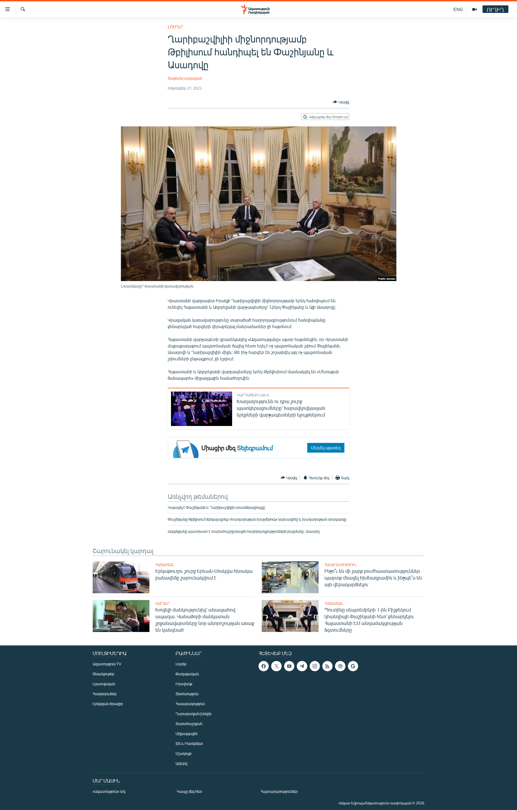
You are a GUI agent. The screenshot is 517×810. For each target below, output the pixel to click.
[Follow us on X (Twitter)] (276, 666)
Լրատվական (104, 683)
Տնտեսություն (187, 693)
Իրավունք (184, 683)
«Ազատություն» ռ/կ (109, 791)
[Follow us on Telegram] (302, 666)
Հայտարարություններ (279, 791)
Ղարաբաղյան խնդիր (193, 713)
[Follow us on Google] (353, 666)
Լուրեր (175, 26)
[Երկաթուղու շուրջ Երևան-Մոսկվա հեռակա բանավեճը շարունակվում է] (121, 577)
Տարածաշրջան (189, 723)
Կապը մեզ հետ (189, 791)
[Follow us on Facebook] (263, 666)
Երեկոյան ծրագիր (108, 703)
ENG (458, 9)
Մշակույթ (183, 753)
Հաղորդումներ (105, 693)
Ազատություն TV (107, 664)
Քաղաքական (187, 674)
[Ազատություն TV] (474, 9)
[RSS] (327, 666)
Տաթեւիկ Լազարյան (185, 78)
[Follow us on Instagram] (315, 666)
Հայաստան (164, 565)
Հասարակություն (340, 565)
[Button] (341, 102)
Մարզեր (162, 603)
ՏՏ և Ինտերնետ (189, 743)
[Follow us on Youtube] (289, 666)
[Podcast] (340, 666)
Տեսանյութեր (103, 674)
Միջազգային (186, 733)
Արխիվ (181, 763)
